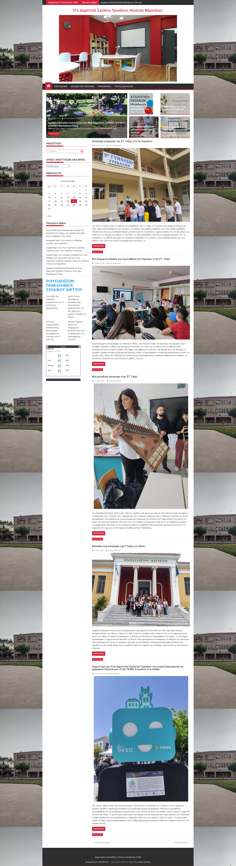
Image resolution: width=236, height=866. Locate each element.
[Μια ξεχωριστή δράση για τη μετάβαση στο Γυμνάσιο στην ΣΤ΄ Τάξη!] (141, 302)
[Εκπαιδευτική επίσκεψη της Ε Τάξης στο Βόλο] (141, 589)
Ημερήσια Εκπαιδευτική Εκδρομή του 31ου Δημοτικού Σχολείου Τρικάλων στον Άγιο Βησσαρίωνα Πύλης (64, 271)
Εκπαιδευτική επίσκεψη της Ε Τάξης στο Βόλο (118, 546)
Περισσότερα (98, 246)
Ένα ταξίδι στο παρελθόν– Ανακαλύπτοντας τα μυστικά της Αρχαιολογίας (55, 302)
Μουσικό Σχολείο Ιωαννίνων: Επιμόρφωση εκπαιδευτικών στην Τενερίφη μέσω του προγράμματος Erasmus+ (76, 330)
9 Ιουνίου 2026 (170, 136)
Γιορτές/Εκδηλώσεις (123, 86)
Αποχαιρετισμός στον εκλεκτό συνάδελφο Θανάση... (142, 129)
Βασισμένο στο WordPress (97, 862)
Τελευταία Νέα (60, 86)
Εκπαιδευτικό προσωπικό (82, 86)
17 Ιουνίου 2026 (78, 121)
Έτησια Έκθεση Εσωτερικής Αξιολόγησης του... (141, 106)
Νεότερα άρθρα (180, 842)
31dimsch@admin (93, 121)
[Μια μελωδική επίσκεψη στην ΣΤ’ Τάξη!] (141, 446)
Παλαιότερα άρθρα (102, 842)
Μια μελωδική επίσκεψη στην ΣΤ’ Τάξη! (114, 376)
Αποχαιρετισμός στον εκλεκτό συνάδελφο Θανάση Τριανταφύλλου (131, 2)
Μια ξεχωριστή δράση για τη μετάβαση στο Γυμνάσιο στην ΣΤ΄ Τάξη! (131, 259)
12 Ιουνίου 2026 (170, 112)
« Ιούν (49, 216)
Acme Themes (144, 862)
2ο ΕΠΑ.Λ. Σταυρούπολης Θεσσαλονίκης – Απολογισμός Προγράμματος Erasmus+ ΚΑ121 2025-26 (53, 330)
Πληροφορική (104, 86)
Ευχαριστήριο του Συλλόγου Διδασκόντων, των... (175, 130)
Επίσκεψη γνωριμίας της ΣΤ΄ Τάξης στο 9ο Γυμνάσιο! (122, 141)
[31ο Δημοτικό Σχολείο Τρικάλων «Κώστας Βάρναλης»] (48, 85)
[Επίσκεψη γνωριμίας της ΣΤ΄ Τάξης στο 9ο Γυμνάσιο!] (141, 185)
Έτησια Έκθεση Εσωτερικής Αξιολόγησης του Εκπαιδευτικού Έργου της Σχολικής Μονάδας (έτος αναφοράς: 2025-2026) (65, 233)
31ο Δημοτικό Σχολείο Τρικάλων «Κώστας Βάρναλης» (118, 10)
